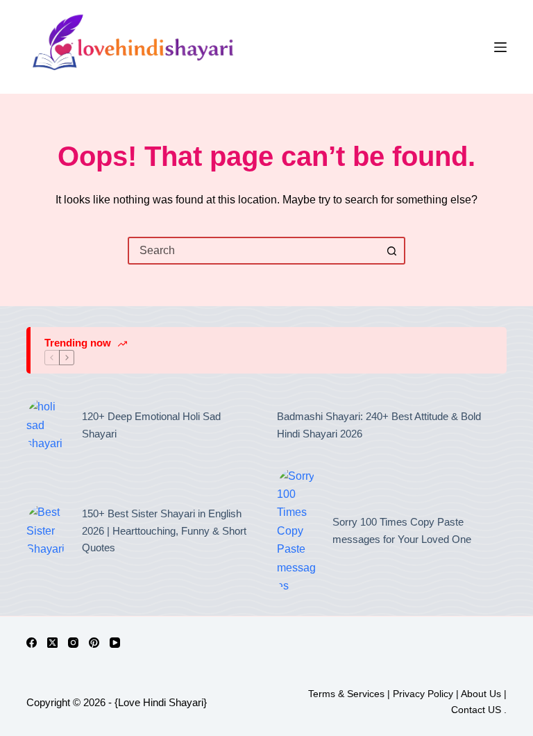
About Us (481, 693)
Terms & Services (346, 693)
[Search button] (391, 250)
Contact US (477, 709)
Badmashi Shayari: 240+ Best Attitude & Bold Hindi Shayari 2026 (379, 425)
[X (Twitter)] (52, 642)
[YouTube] (115, 642)
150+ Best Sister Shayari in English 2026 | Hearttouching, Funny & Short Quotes (164, 531)
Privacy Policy (423, 693)
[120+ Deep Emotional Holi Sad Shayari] (47, 425)
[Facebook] (31, 642)
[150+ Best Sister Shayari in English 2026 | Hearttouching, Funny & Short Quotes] (47, 530)
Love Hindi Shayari (160, 702)
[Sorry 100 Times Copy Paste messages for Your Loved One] (298, 531)
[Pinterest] (94, 642)
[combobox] (254, 251)
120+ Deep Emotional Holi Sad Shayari (151, 425)
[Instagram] (73, 642)
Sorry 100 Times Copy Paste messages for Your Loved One (401, 530)
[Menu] (500, 47)
